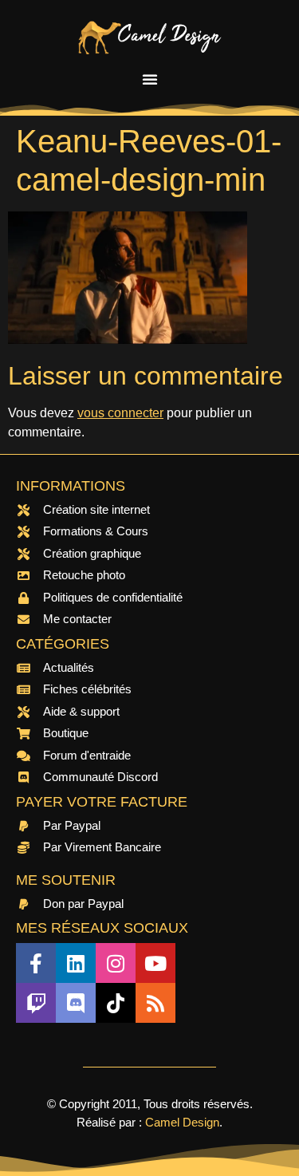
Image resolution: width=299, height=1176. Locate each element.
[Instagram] (116, 963)
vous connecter (120, 413)
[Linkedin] (76, 963)
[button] (150, 79)
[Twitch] (36, 1003)
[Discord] (76, 1003)
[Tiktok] (116, 1003)
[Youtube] (155, 963)
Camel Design (182, 1122)
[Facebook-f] (36, 963)
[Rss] (155, 1003)
